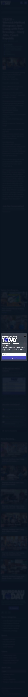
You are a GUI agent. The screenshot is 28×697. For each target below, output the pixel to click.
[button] (25, 335)
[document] (14, 348)
